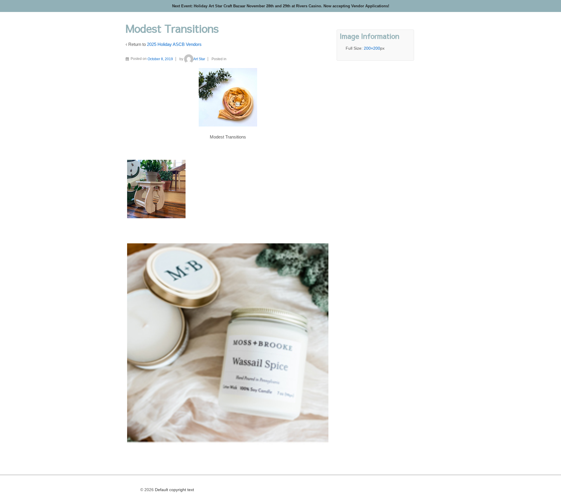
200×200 (372, 48)
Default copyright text (174, 489)
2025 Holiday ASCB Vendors (174, 44)
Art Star (199, 59)
